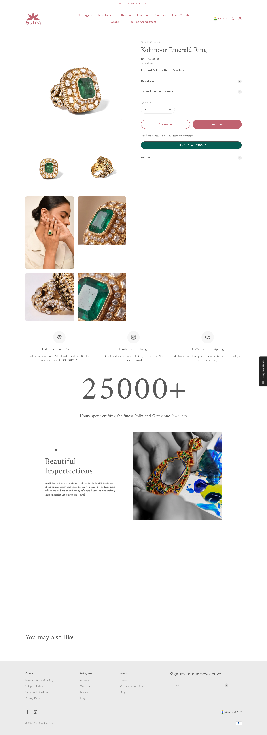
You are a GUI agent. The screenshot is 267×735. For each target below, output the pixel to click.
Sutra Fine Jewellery (152, 42)
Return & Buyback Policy (39, 680)
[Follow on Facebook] (27, 712)
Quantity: (146, 102)
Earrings (83, 15)
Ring (82, 698)
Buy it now (217, 124)
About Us (117, 22)
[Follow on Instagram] (35, 712)
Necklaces (104, 15)
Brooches (160, 15)
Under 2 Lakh (180, 15)
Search (123, 680)
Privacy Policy (33, 698)
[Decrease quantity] (145, 109)
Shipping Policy (34, 686)
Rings (124, 15)
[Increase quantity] (170, 109)
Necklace (85, 686)
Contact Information (131, 686)
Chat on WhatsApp (191, 145)
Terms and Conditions (37, 692)
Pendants (85, 692)
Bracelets (142, 15)
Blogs (123, 692)
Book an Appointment (142, 22)
